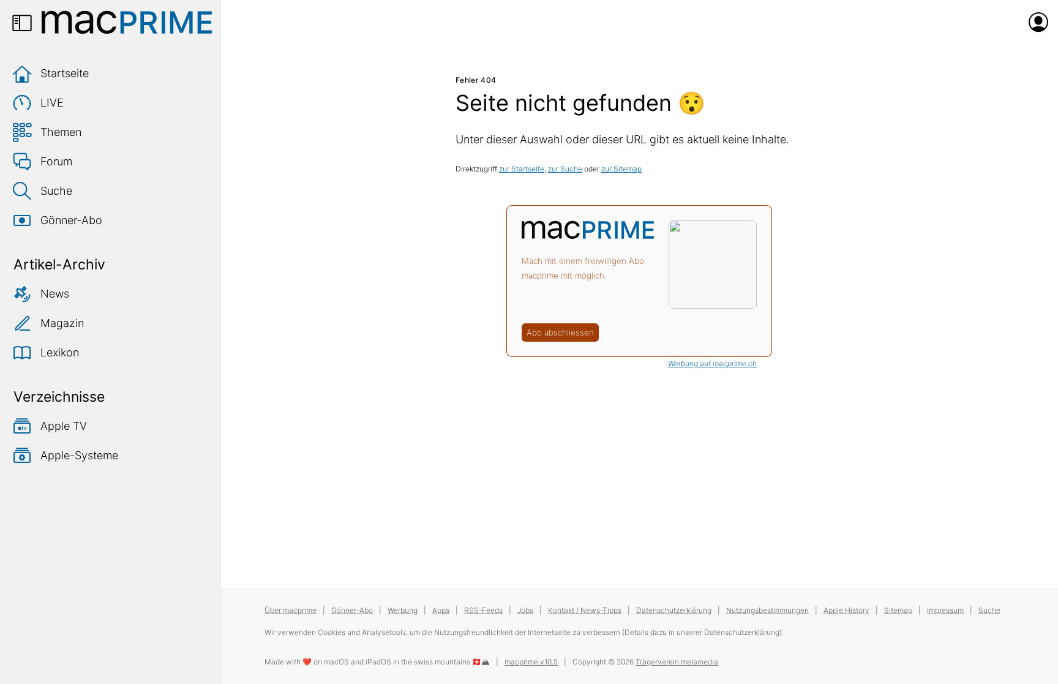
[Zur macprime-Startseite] (126, 22)
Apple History (846, 610)
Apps (440, 610)
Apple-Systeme (79, 455)
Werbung (403, 610)
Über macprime (290, 610)
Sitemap (898, 610)
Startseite (64, 73)
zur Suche (565, 168)
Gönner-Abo (71, 220)
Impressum (945, 610)
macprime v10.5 (531, 661)
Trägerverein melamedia (677, 661)
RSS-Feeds (483, 610)
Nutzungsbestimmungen (767, 610)
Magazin (62, 323)
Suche (56, 190)
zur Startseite (521, 168)
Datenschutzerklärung (673, 610)
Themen (60, 132)
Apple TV (63, 425)
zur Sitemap (621, 168)
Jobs (525, 610)
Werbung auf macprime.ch (712, 363)
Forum (56, 161)
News (54, 293)
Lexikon (59, 352)
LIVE (52, 102)
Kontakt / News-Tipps (584, 610)
